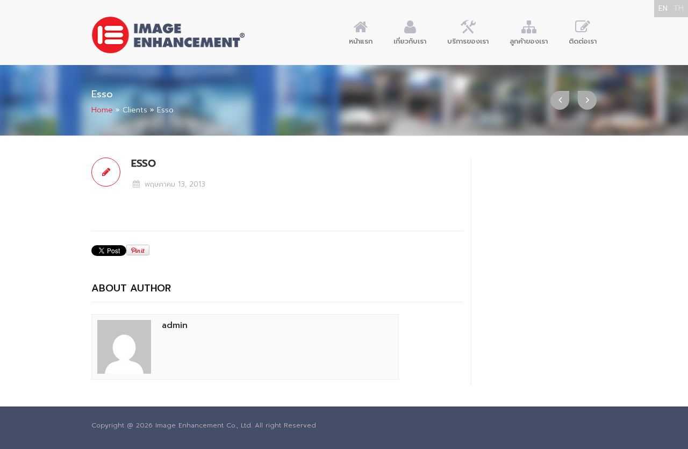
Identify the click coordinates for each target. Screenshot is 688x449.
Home (102, 110)
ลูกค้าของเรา (529, 41)
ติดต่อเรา (583, 41)
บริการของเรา (468, 41)
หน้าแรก (360, 41)
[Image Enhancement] (168, 35)
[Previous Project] (559, 100)
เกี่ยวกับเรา (409, 41)
